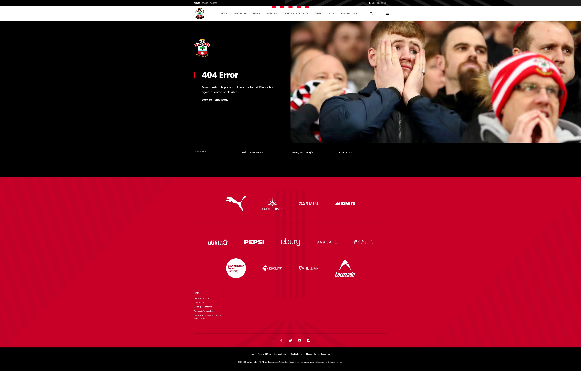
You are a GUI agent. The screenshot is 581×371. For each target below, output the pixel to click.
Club (332, 13)
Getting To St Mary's (302, 152)
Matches (271, 13)
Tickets (213, 3)
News (224, 13)
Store (205, 3)
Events (318, 13)
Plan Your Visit (350, 13)
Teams (256, 13)
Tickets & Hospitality (295, 13)
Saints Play (239, 13)
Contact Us (345, 152)
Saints (197, 3)
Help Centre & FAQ (252, 152)
